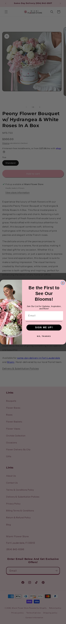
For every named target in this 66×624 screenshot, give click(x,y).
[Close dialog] (63, 283)
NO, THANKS (44, 336)
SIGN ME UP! (44, 327)
